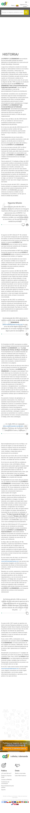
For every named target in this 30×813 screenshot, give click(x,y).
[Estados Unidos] (22, 802)
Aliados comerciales (20, 773)
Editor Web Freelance (20, 775)
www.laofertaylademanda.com (13, 324)
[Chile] (7, 802)
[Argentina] (2, 802)
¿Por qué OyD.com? (6, 773)
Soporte (3, 789)
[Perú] (15, 804)
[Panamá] (12, 804)
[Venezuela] (17, 804)
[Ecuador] (17, 802)
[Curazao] (15, 802)
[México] (27, 802)
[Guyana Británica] (25, 802)
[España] (20, 802)
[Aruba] (5, 802)
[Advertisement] (15, 32)
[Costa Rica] (12, 802)
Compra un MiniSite (6, 779)
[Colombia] (10, 802)
